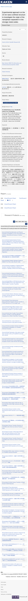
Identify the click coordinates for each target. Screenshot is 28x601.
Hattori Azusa (5, 78)
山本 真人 (4, 87)
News (2, 589)
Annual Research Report (10, 198)
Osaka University (6, 71)
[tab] (14, 215)
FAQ (2, 587)
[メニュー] (26, 2)
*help (11, 106)
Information (3, 582)
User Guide (3, 584)
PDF (9, 200)
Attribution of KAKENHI (6, 594)
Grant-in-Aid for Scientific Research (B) (11, 42)
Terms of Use (4, 592)
